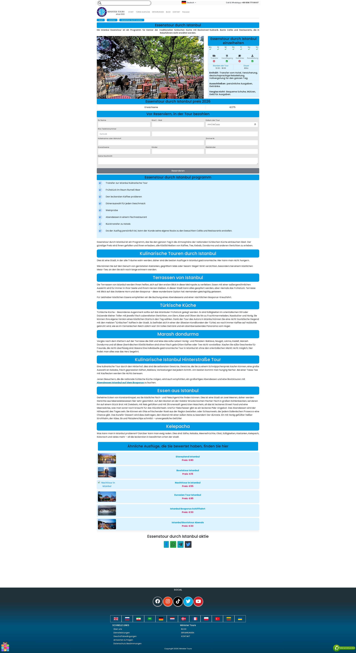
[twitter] (188, 601)
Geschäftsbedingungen (125, 636)
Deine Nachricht (105, 156)
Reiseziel (185, 12)
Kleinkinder (211, 147)
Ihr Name (102, 120)
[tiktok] (178, 601)
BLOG (183, 629)
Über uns (117, 629)
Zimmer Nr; (210, 138)
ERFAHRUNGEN (158, 12)
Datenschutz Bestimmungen (127, 643)
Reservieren (178, 170)
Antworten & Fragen (123, 640)
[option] (152, 67)
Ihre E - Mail (157, 120)
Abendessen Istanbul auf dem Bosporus (120, 382)
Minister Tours (115, 13)
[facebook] (158, 601)
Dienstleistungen (121, 632)
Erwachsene (103, 147)
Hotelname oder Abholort (109, 138)
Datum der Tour (213, 120)
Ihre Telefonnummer (107, 129)
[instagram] (168, 601)
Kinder (155, 147)
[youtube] (198, 601)
